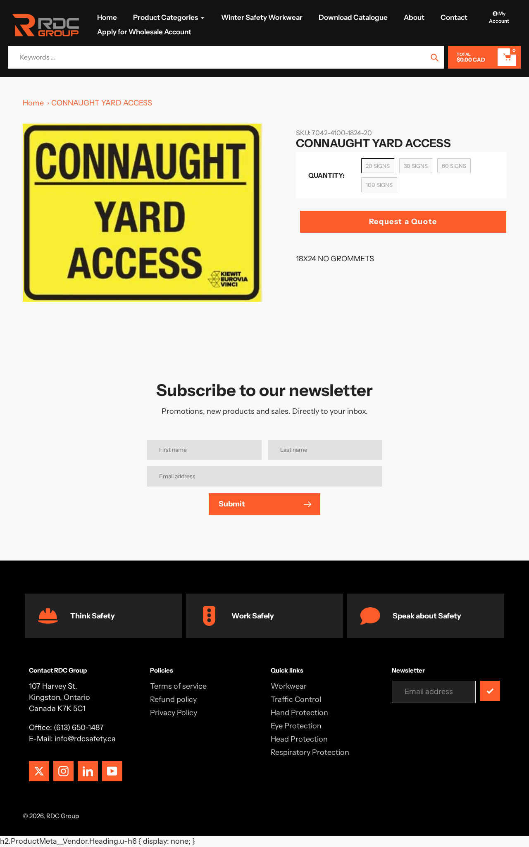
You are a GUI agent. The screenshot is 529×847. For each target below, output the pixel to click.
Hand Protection (299, 712)
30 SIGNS (416, 165)
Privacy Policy (173, 712)
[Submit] (490, 691)
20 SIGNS (378, 165)
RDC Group (62, 816)
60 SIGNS (454, 165)
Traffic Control (296, 699)
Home (33, 102)
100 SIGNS (379, 184)
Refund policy (173, 699)
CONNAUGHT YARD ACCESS (101, 102)
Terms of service (178, 686)
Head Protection (299, 739)
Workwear (289, 686)
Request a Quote (403, 221)
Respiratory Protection (310, 752)
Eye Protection (296, 725)
